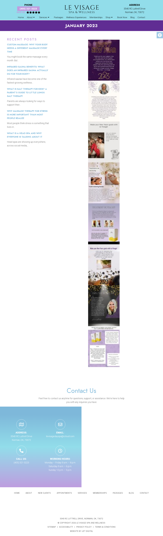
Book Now (122, 17)
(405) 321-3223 (28, 8)
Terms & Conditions (105, 527)
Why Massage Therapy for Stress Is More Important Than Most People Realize (27, 114)
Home (21, 17)
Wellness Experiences (76, 17)
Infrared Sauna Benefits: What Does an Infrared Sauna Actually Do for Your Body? (27, 70)
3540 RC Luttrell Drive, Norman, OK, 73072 (81, 519)
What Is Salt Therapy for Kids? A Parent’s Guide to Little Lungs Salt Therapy (27, 92)
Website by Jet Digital (81, 531)
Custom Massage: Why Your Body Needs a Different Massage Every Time (27, 48)
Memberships (96, 17)
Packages (58, 17)
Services (43, 17)
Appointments (64, 493)
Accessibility (66, 527)
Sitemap (51, 527)
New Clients (44, 493)
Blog (132, 17)
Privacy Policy (84, 527)
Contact (141, 17)
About (30, 17)
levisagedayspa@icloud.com (60, 436)
